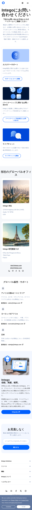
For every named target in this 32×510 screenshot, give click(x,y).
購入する (16, 447)
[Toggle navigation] (28, 3)
